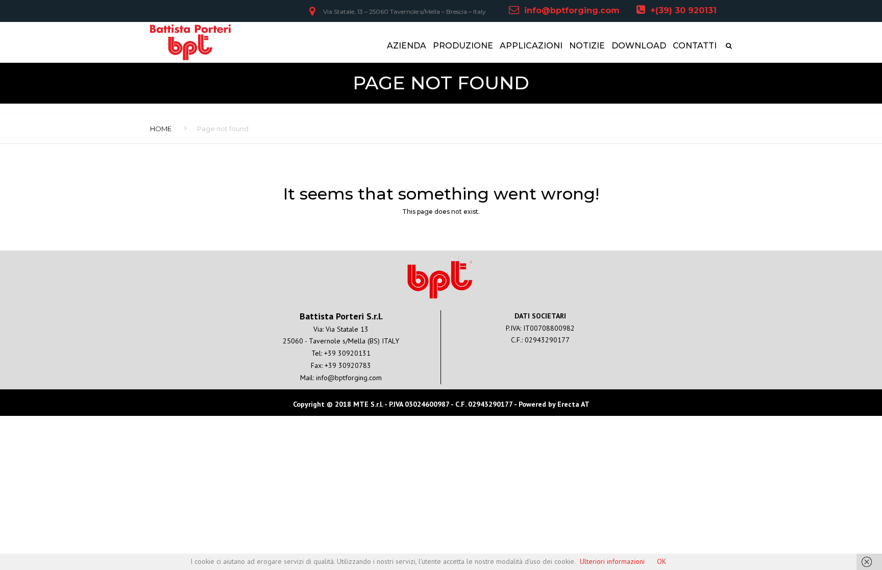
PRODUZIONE (463, 46)
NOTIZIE (587, 46)
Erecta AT (573, 404)
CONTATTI (695, 46)
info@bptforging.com (572, 10)
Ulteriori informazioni (612, 561)
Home (161, 129)
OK (661, 561)
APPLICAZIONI (531, 46)
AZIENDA (406, 46)
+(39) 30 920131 (683, 10)
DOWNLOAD (638, 46)
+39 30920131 (347, 353)
